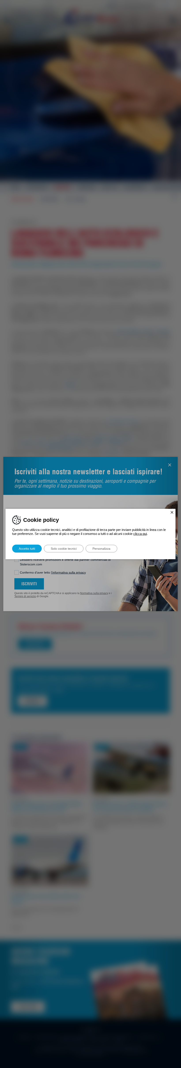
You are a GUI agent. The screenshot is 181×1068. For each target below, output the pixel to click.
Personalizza (101, 548)
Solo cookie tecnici (64, 548)
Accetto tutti (27, 548)
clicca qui (140, 534)
